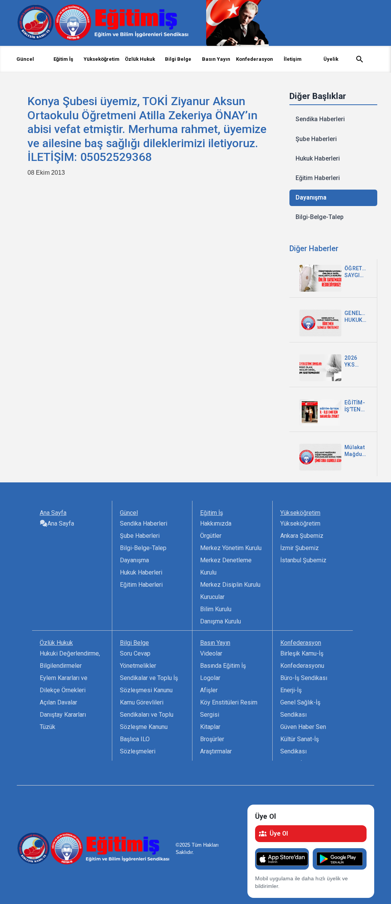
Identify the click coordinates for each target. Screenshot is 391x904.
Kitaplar (210, 726)
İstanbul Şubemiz (303, 560)
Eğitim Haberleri (318, 178)
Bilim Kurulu (215, 609)
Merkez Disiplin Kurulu (230, 584)
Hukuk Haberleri (318, 158)
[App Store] (282, 859)
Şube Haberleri (316, 139)
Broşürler (212, 739)
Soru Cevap (135, 653)
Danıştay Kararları (63, 714)
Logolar (210, 678)
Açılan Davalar (58, 702)
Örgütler (210, 535)
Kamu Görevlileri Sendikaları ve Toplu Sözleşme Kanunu (146, 714)
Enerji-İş (291, 690)
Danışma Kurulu (220, 621)
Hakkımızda (215, 523)
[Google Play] (340, 859)
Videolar (211, 653)
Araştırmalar (216, 751)
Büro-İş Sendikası (303, 678)
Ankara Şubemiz (301, 535)
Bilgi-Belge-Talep (320, 217)
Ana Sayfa (60, 523)
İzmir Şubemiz (299, 548)
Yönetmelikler (138, 665)
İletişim (293, 59)
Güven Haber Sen (303, 726)
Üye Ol (279, 833)
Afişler (209, 690)
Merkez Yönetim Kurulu (231, 548)
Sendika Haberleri (320, 119)
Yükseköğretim (300, 523)
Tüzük (47, 726)
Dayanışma (311, 197)
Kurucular (212, 597)
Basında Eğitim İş (223, 665)
